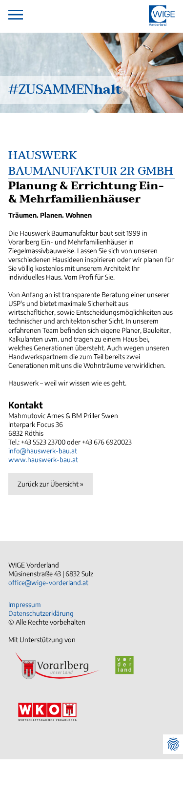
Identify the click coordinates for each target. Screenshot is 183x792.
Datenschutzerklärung (41, 613)
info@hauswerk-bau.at (42, 451)
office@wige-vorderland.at (48, 582)
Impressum (24, 604)
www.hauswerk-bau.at (43, 459)
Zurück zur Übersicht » (50, 484)
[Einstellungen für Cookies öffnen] (173, 744)
